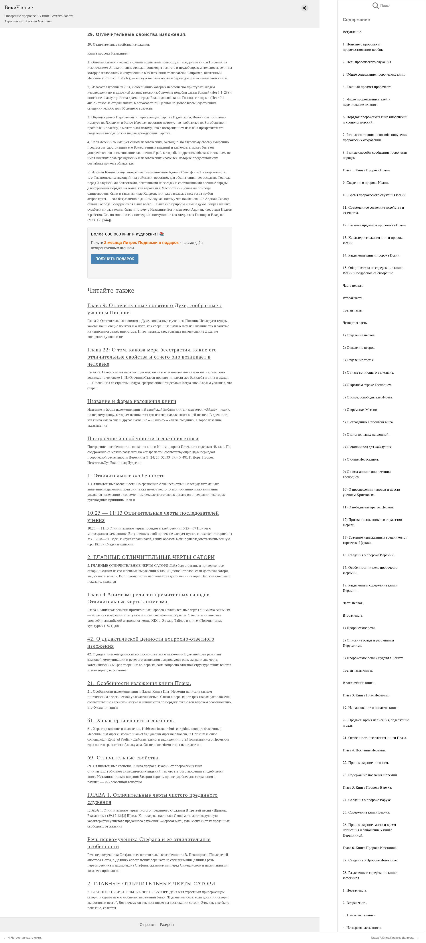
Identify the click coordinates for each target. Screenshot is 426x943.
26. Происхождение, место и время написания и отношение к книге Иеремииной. (369, 829)
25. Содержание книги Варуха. (366, 812)
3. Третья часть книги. (360, 915)
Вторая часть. (353, 297)
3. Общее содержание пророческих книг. (374, 74)
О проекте (148, 925)
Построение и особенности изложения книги (143, 438)
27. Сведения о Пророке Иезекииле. (370, 860)
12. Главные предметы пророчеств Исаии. (375, 225)
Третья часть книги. (358, 670)
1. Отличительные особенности (126, 475)
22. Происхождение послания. (366, 762)
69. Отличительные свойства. (123, 757)
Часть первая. (353, 285)
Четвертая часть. (355, 322)
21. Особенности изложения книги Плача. (375, 737)
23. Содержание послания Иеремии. (370, 774)
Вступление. (352, 31)
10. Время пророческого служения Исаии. (374, 194)
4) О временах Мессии (360, 409)
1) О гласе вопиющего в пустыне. (368, 372)
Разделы (167, 925)
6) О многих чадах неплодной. (366, 434)
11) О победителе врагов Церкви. (368, 507)
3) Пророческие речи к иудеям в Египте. (373, 657)
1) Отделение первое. (359, 335)
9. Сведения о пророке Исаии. (366, 182)
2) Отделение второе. (359, 347)
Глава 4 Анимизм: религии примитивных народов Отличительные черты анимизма (148, 598)
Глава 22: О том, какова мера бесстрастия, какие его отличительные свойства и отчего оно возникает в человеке (152, 356)
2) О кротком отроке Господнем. (367, 384)
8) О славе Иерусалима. (361, 459)
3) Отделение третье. (359, 359)
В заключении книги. (359, 682)
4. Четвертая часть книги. (362, 927)
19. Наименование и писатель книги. (371, 707)
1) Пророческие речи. (359, 627)
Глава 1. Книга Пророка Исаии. (367, 170)
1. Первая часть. (355, 890)
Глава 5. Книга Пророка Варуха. (367, 787)
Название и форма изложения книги (131, 400)
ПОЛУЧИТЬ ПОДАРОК (114, 259)
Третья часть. (353, 310)
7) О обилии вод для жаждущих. (367, 446)
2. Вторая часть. (355, 902)
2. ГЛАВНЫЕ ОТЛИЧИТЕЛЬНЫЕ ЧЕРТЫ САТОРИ (151, 557)
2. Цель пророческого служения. (367, 61)
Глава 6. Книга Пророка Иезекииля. (370, 847)
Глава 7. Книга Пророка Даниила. (392, 937)
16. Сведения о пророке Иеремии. (368, 555)
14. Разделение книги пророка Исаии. (371, 255)
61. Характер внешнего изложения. (130, 720)
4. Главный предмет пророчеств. (367, 86)
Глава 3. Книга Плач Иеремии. (366, 695)
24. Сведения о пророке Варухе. (367, 799)
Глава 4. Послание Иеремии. (364, 750)
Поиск (381, 6)
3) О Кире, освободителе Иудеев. (368, 397)
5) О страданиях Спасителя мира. (368, 422)
